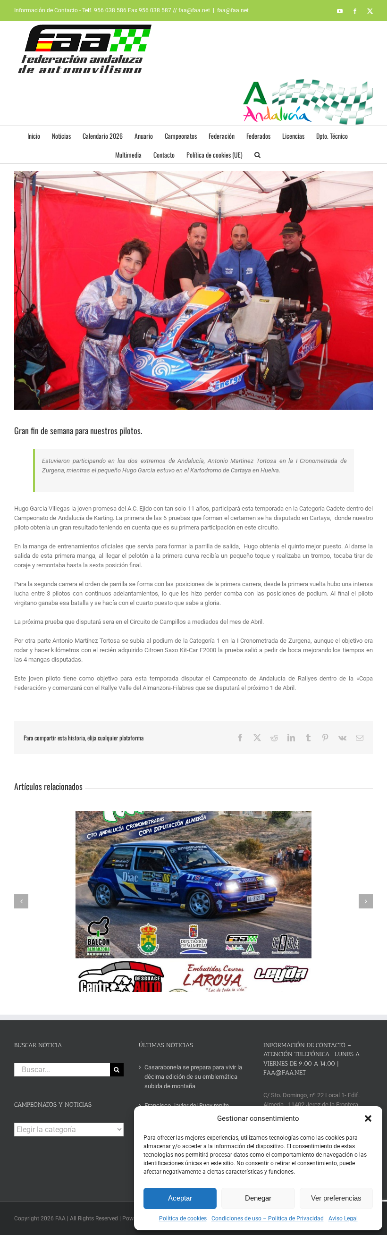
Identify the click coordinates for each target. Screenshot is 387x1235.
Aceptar (180, 1198)
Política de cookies (183, 1218)
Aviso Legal (343, 1218)
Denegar (258, 1198)
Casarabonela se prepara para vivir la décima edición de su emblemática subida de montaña (193, 1077)
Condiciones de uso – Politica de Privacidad (267, 1218)
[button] (368, 1118)
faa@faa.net (233, 10)
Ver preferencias (336, 1198)
